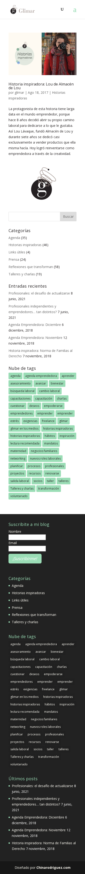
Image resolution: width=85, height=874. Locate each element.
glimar (19, 92)
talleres (63, 481)
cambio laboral (49, 391)
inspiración (67, 436)
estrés (14, 421)
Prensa (13, 259)
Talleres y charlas (21, 274)
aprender (68, 376)
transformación (48, 488)
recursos (35, 473)
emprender (45, 413)
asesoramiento (20, 383)
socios (38, 481)
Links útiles (16, 252)
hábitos (50, 436)
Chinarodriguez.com (53, 867)
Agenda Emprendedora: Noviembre (35, 337)
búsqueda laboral (22, 391)
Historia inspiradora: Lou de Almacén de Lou (41, 85)
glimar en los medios (24, 428)
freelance (48, 421)
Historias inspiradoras (25, 245)
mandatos (51, 443)
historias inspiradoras (58, 428)
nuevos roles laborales (45, 458)
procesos (34, 466)
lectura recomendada (24, 443)
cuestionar (17, 406)
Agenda (14, 237)
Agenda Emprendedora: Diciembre (34, 324)
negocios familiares (44, 451)
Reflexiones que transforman (30, 266)
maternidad (18, 451)
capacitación (43, 398)
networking (17, 458)
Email (12, 543)
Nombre (14, 531)
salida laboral (19, 481)
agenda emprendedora (41, 376)
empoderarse (53, 406)
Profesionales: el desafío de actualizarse (39, 293)
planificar (16, 466)
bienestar (57, 383)
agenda (15, 376)
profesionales (54, 466)
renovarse (52, 473)
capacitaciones (20, 398)
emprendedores (21, 413)
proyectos (17, 473)
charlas (62, 398)
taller (50, 481)
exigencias (30, 421)
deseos (34, 406)
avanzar (40, 383)
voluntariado (19, 496)
